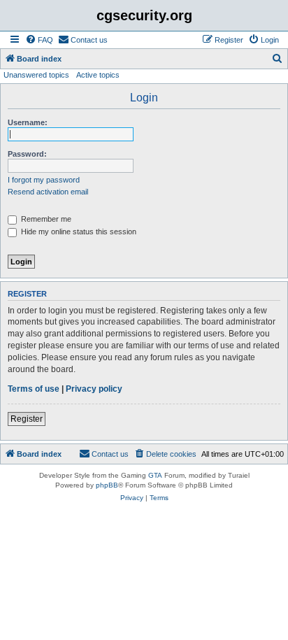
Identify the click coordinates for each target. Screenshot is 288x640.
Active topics (98, 75)
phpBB (107, 485)
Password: (27, 154)
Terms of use (33, 389)
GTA (155, 475)
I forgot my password (44, 180)
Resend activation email (48, 191)
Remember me (45, 219)
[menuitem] (39, 39)
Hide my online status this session (77, 231)
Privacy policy (94, 389)
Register (26, 419)
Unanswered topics (36, 75)
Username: (28, 122)
